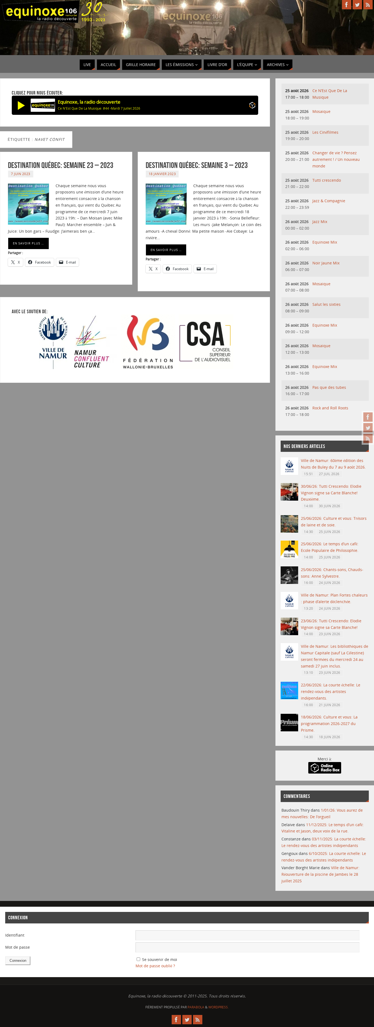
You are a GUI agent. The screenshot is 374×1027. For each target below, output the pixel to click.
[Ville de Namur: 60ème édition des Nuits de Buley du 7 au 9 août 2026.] (289, 473)
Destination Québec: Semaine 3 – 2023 (197, 165)
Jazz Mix (319, 221)
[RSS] (368, 438)
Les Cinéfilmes (325, 132)
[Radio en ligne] (252, 106)
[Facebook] (368, 417)
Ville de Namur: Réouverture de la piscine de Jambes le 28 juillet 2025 (320, 874)
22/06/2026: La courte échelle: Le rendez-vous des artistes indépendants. (330, 691)
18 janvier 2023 (162, 174)
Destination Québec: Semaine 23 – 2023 (60, 165)
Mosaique (321, 111)
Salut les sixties (326, 304)
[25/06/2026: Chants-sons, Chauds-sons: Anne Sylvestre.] (289, 582)
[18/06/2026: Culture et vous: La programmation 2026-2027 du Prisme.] (289, 729)
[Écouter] (21, 105)
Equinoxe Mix (324, 242)
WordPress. (218, 1007)
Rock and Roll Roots (330, 407)
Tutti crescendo (326, 180)
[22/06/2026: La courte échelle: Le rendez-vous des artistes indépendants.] (289, 697)
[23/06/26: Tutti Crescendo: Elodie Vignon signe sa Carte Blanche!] (289, 633)
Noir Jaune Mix (326, 263)
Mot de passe (17, 947)
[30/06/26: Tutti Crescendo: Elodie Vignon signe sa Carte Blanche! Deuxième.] (289, 499)
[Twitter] (368, 427)
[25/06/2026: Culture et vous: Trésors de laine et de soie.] (289, 531)
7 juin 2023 (20, 174)
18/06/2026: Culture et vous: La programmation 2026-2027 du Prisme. (329, 723)
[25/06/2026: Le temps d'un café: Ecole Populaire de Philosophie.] (289, 556)
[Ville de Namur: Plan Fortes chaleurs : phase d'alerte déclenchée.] (289, 608)
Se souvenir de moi (159, 959)
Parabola (196, 1007)
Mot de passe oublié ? (155, 965)
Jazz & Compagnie (328, 200)
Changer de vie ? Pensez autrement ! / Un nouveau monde (336, 159)
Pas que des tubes (329, 387)
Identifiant (14, 935)
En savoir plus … (28, 243)
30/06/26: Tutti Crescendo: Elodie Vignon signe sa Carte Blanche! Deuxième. (331, 493)
